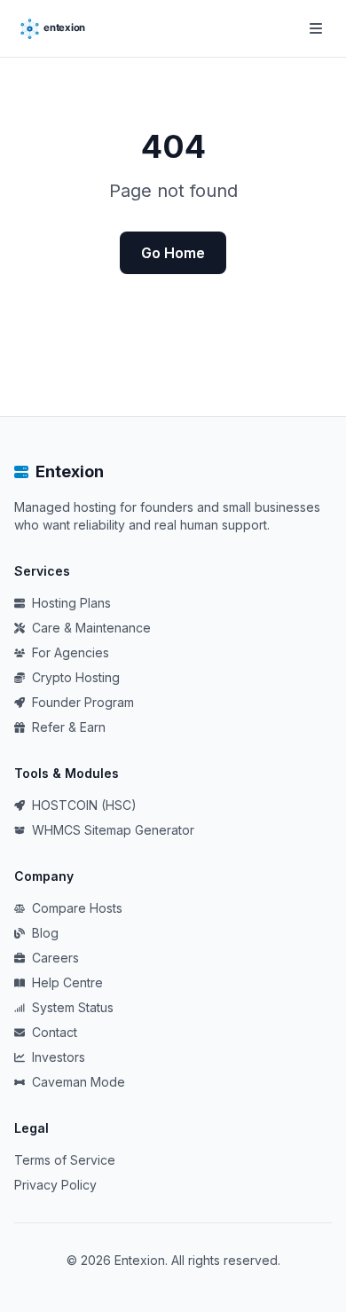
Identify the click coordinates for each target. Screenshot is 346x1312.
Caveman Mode (78, 1081)
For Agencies (70, 652)
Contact (54, 1032)
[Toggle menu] (316, 28)
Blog (45, 932)
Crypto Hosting (76, 677)
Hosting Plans (71, 602)
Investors (58, 1057)
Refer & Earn (69, 727)
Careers (55, 957)
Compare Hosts (77, 907)
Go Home (173, 253)
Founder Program (83, 702)
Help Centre (67, 982)
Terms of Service (64, 1159)
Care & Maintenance (91, 627)
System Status (73, 1007)
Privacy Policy (55, 1184)
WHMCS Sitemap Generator (113, 829)
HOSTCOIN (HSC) (84, 805)
